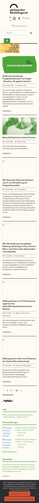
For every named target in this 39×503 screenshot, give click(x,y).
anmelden (5, 476)
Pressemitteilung (21, 189)
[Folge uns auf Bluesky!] (26, 18)
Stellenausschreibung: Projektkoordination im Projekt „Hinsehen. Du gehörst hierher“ (16, 78)
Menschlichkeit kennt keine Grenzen (19, 138)
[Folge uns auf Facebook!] (19, 20)
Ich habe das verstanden (20, 494)
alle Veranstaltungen (9, 452)
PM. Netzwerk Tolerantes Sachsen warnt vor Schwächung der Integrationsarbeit (18, 182)
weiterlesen (6, 111)
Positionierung (25, 313)
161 (17, 390)
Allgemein (20, 85)
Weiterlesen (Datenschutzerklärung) (19, 499)
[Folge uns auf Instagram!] (14, 20)
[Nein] (37, 491)
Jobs (25, 85)
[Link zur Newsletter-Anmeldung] (19, 26)
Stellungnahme (6, 315)
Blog (24, 141)
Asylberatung (18, 365)
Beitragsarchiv (7, 395)
